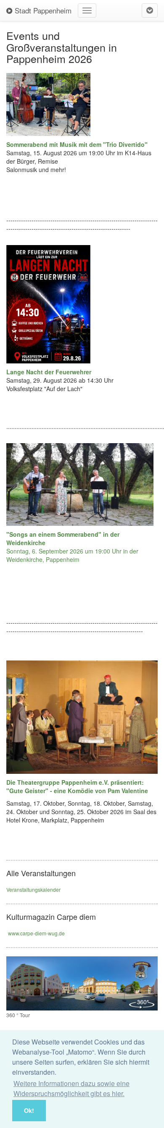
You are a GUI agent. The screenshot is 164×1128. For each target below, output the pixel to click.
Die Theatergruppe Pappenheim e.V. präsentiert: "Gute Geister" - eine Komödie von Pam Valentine (77, 786)
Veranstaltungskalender (33, 889)
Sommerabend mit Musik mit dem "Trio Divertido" (77, 144)
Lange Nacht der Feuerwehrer (48, 372)
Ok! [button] (29, 1110)
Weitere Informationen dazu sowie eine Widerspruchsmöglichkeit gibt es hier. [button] (71, 1088)
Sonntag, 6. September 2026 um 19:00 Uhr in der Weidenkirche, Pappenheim (72, 547)
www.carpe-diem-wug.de (36, 933)
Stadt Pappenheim (42, 10)
